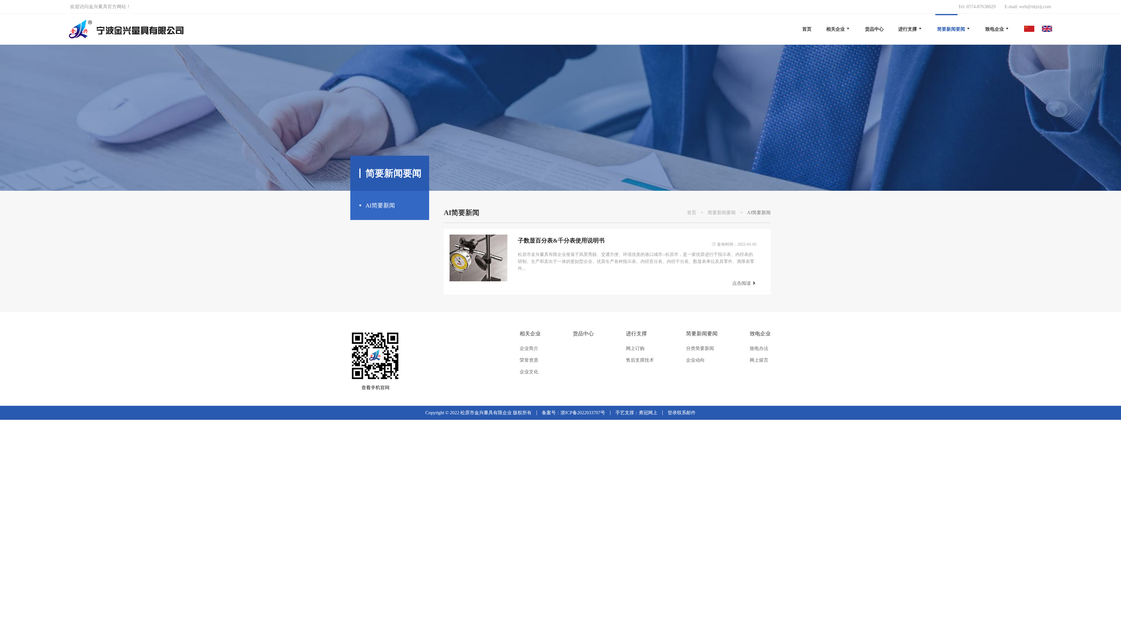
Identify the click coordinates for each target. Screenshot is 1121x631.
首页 (807, 29)
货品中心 (583, 333)
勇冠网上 (648, 412)
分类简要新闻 (700, 348)
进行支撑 (636, 333)
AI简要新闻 (380, 205)
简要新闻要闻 (722, 212)
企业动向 (695, 360)
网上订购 (635, 348)
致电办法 (759, 348)
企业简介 (529, 348)
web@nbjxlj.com (1035, 6)
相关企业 (530, 333)
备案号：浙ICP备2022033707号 (573, 412)
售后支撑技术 (640, 360)
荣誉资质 (529, 360)
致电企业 (760, 333)
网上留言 (759, 360)
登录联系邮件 (682, 412)
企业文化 (529, 372)
